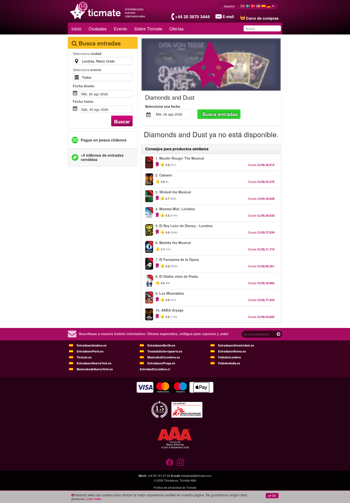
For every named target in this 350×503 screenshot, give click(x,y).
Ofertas (176, 28)
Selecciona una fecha (162, 106)
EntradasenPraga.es (161, 363)
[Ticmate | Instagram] (180, 462)
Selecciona (87, 53)
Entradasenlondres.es (92, 345)
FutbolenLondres (229, 357)
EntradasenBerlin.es (161, 345)
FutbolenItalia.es (229, 363)
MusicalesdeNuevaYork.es (95, 369)
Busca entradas (220, 114)
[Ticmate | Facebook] (169, 462)
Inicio (76, 28)
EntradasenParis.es (90, 351)
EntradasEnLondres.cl (155, 369)
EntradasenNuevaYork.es (94, 363)
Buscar (122, 121)
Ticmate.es (84, 357)
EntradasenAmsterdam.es (236, 345)
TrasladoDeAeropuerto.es (164, 351)
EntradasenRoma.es (232, 351)
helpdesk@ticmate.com (196, 476)
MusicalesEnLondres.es (163, 357)
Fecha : (84, 85)
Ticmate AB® (188, 480)
